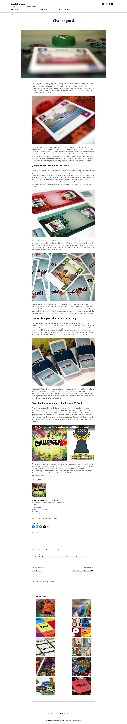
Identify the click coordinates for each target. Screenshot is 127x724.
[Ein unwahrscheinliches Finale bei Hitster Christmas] (81, 686)
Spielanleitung (39, 514)
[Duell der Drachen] (81, 608)
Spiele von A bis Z (16, 9)
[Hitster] (45, 627)
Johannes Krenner (53, 557)
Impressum (68, 9)
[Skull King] (45, 666)
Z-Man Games (53, 500)
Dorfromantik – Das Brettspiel (82, 570)
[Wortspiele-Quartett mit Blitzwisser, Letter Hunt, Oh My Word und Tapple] (81, 627)
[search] (115, 4)
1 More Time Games (41, 500)
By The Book (36, 570)
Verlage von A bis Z (30, 9)
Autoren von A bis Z (44, 9)
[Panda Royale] (81, 666)
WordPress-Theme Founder (55, 721)
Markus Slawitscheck (67, 557)
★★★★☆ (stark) (63, 550)
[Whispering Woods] (45, 686)
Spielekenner (18, 3)
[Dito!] (45, 647)
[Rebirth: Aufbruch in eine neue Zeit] (45, 608)
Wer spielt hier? (57, 9)
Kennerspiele (50, 550)
